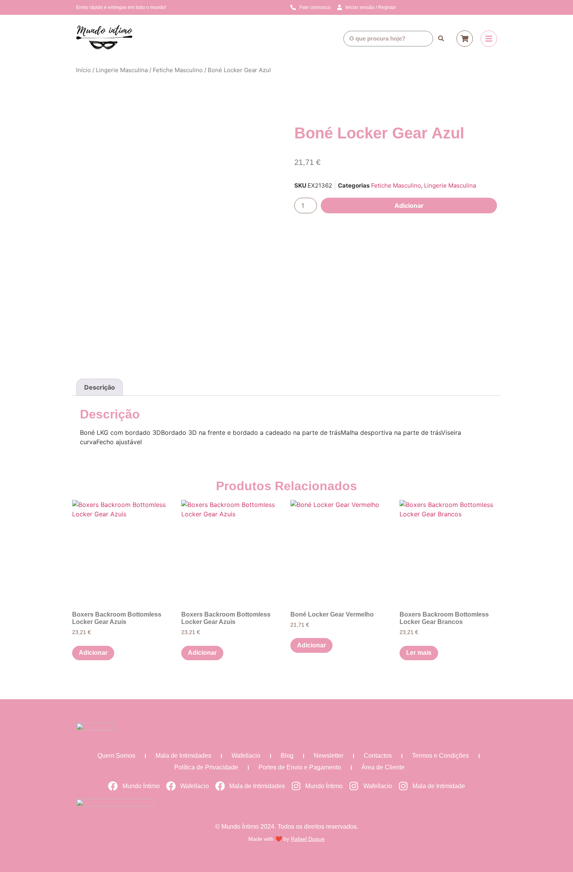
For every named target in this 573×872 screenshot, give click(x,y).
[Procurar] (441, 38)
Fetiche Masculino (178, 70)
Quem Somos (116, 755)
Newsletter (328, 755)
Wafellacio (246, 755)
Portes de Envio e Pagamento (299, 767)
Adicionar (409, 205)
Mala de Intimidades (183, 755)
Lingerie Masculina (122, 70)
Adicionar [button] (93, 652)
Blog (287, 755)
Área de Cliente (383, 767)
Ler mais (419, 652)
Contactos (378, 755)
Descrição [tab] (99, 387)
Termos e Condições (440, 755)
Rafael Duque (308, 839)
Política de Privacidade (206, 767)
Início (83, 70)
